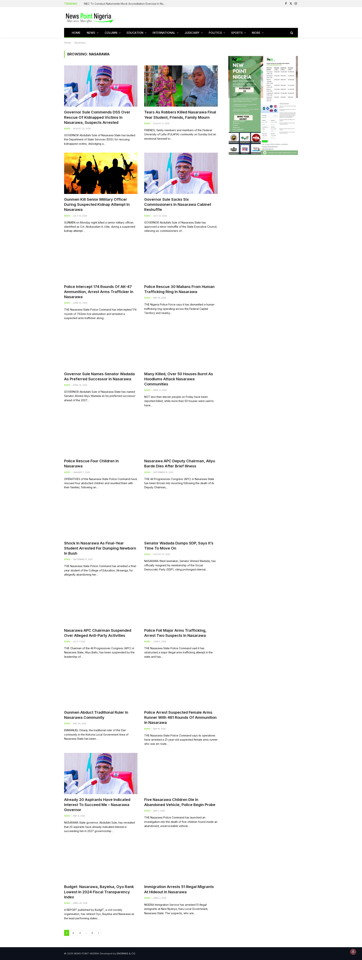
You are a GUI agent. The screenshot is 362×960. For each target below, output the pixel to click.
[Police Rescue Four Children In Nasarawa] (100, 435)
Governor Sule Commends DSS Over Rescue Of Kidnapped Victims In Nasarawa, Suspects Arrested (97, 117)
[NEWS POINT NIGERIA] (89, 17)
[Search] (291, 32)
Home (67, 42)
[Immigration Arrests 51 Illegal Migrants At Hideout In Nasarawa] (181, 860)
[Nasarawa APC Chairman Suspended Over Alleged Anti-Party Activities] (100, 604)
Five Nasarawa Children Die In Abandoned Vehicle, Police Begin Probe (179, 802)
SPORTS (237, 32)
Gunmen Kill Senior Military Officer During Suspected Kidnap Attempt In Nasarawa (97, 204)
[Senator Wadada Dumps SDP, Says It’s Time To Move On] (181, 517)
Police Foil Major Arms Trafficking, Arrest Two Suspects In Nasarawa (175, 633)
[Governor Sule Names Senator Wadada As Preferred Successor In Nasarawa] (100, 347)
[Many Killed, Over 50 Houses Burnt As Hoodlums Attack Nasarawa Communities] (181, 347)
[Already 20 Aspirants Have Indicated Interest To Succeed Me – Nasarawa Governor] (100, 773)
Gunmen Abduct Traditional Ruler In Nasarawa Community (96, 715)
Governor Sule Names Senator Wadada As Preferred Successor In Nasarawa (99, 376)
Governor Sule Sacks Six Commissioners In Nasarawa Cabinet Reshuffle (177, 204)
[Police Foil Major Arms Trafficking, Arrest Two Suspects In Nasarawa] (181, 604)
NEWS (91, 32)
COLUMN (111, 32)
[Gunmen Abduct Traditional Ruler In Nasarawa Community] (100, 686)
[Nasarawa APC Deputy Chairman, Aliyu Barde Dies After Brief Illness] (181, 435)
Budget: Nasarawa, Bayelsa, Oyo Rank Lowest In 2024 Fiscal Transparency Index (99, 891)
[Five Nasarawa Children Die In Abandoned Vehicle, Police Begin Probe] (181, 773)
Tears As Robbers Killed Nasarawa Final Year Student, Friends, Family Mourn (180, 114)
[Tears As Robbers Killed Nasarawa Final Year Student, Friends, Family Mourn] (181, 86)
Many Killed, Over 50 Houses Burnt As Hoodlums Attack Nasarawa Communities (178, 379)
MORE (256, 32)
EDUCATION (135, 32)
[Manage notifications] (353, 952)
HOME (76, 32)
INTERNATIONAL (164, 32)
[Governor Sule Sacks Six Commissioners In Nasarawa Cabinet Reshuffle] (181, 173)
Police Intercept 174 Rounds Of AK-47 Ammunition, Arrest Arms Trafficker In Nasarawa (98, 291)
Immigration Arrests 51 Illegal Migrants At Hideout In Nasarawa (179, 889)
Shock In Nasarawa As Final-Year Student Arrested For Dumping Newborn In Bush (100, 548)
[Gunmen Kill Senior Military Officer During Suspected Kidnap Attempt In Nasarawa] (100, 173)
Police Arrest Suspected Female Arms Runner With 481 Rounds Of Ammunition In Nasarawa (180, 717)
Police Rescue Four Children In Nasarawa (91, 463)
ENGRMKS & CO (126, 953)
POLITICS (215, 32)
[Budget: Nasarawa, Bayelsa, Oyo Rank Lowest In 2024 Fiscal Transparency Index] (100, 860)
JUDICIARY (192, 32)
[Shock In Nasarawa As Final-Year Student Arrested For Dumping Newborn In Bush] (100, 517)
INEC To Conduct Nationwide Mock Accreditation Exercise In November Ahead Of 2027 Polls (126, 3)
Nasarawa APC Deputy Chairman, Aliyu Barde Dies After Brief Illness (179, 463)
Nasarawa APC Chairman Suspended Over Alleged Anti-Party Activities (97, 633)
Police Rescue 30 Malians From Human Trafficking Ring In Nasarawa (179, 289)
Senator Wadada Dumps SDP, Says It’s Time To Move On (178, 545)
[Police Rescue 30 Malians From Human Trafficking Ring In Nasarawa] (181, 260)
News (67, 128)
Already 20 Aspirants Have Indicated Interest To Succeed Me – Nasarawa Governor (97, 804)
